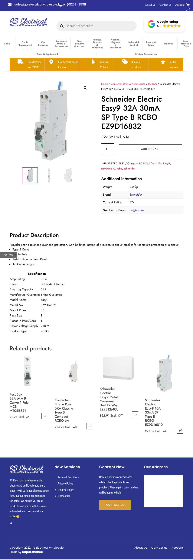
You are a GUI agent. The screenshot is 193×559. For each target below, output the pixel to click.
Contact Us (64, 496)
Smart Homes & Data (186, 43)
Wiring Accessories (146, 54)
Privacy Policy (65, 483)
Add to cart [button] (44, 416)
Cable (7, 43)
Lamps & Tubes (151, 43)
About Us (150, 5)
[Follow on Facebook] (11, 524)
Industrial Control (133, 43)
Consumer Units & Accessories (61, 43)
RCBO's (152, 84)
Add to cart (150, 149)
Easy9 (166, 163)
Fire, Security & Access (79, 43)
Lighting (168, 43)
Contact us (165, 5)
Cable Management (25, 43)
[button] (164, 24)
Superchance (32, 552)
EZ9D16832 (108, 168)
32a (159, 163)
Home (104, 84)
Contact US (115, 505)
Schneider (135, 194)
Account (179, 5)
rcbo (119, 168)
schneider (129, 168)
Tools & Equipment (47, 54)
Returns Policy (66, 489)
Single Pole (136, 210)
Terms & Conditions (68, 477)
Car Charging (43, 43)
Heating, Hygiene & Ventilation (115, 43)
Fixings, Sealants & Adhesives (97, 43)
